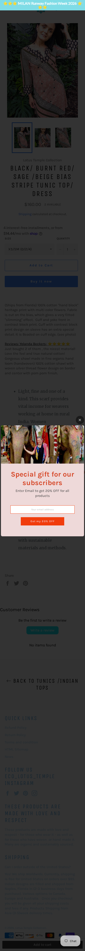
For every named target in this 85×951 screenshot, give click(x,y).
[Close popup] (80, 420)
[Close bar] (82, 3)
